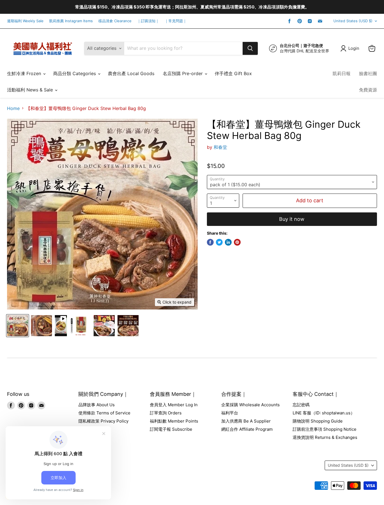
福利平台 (229, 413)
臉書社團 (368, 73)
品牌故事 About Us (96, 404)
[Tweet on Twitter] (219, 242)
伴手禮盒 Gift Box (233, 73)
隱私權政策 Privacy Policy (103, 421)
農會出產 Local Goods (131, 73)
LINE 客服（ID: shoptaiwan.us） (324, 413)
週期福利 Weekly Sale (25, 21)
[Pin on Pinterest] (237, 242)
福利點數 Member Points (174, 421)
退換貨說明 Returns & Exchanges (325, 437)
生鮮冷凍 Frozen (24, 73)
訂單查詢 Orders (166, 413)
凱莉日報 (342, 73)
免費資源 (368, 90)
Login (353, 48)
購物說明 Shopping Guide (318, 421)
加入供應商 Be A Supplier (246, 421)
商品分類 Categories (75, 73)
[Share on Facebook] (210, 242)
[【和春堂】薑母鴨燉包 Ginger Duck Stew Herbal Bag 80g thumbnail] (17, 326)
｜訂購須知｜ (148, 21)
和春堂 (220, 147)
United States (352, 21)
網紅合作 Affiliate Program (247, 429)
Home (13, 108)
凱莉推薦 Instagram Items (71, 21)
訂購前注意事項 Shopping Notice (324, 429)
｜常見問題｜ (176, 21)
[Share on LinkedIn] (228, 242)
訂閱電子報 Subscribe (171, 429)
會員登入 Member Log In (174, 404)
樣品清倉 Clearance (115, 21)
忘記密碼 (301, 404)
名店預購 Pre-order (183, 73)
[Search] (250, 48)
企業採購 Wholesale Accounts (250, 404)
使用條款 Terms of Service (104, 413)
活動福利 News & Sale (30, 90)
